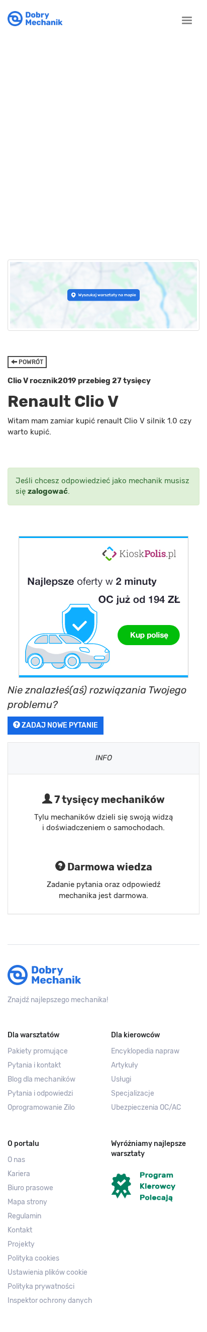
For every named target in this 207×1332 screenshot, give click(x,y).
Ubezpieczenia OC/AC (146, 1107)
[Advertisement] (103, 140)
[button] (52, 1273)
